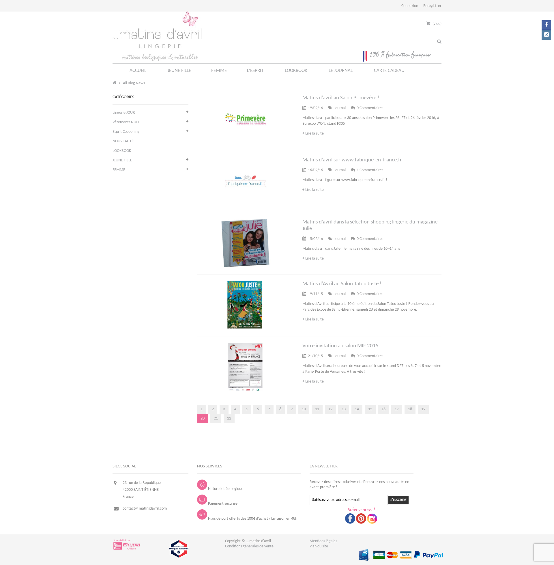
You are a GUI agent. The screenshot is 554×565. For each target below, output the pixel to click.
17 (397, 409)
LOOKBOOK (296, 70)
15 (370, 409)
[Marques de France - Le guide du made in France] (179, 558)
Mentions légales (323, 541)
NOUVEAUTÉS (124, 141)
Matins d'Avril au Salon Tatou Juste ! (341, 284)
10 (304, 409)
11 (317, 409)
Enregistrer (432, 6)
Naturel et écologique (225, 489)
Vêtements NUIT (126, 122)
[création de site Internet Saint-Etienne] (127, 549)
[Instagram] (546, 35)
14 (357, 409)
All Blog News (134, 83)
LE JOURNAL (341, 70)
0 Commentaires (370, 108)
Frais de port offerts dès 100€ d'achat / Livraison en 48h (252, 518)
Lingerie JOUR (124, 113)
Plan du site (319, 546)
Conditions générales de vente (249, 546)
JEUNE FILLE (179, 70)
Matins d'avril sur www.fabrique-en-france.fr (352, 160)
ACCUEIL (138, 70)
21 (216, 418)
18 (410, 409)
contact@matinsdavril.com (145, 508)
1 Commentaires (370, 170)
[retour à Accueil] (114, 83)
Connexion (409, 6)
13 (344, 409)
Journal (340, 108)
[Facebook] (546, 25)
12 (330, 409)
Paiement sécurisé (222, 503)
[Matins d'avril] (157, 60)
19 (423, 409)
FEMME (219, 70)
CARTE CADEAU (389, 70)
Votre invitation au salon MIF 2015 (340, 346)
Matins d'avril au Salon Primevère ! (340, 98)
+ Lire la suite (313, 133)
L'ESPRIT (255, 70)
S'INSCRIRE (398, 500)
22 (229, 418)
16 (383, 409)
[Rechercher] (439, 42)
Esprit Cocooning (126, 132)
